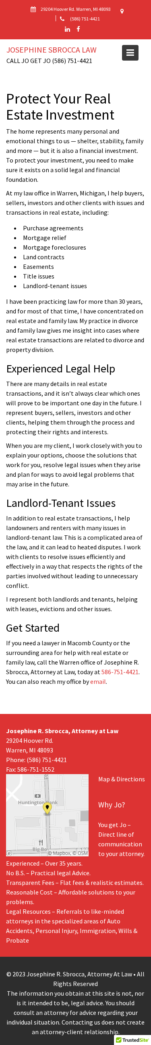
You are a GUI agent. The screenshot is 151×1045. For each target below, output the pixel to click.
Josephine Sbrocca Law (51, 50)
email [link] (98, 681)
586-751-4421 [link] (120, 672)
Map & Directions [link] (121, 779)
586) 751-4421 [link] (48, 760)
